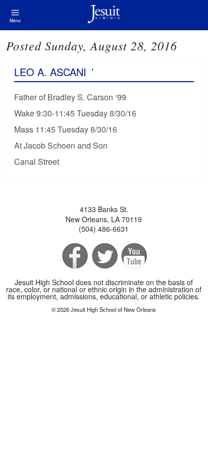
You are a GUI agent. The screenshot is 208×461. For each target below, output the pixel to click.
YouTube (133, 256)
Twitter (104, 256)
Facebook (74, 256)
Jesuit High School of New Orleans (104, 15)
